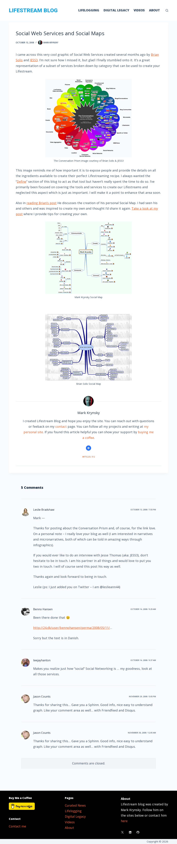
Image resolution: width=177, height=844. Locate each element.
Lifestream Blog (33, 10)
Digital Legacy (116, 10)
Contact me (17, 826)
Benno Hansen (43, 609)
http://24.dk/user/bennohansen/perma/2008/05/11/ (71, 628)
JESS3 (34, 60)
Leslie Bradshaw (43, 510)
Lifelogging (88, 10)
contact (61, 426)
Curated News (75, 805)
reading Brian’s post (41, 203)
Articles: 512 (88, 456)
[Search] (167, 10)
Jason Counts (41, 696)
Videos (139, 10)
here (124, 821)
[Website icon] (88, 448)
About (154, 10)
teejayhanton (41, 660)
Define (21, 181)
